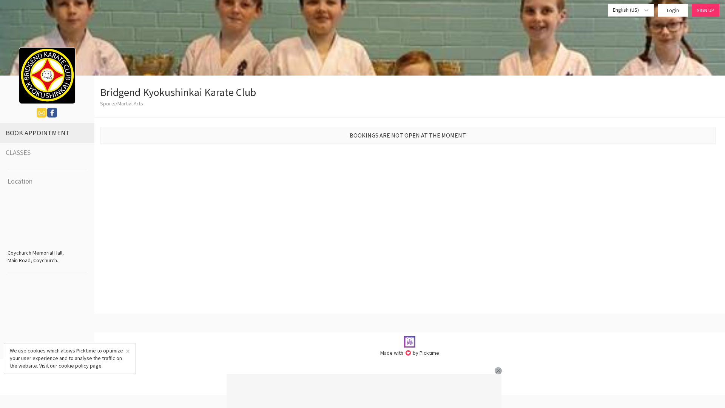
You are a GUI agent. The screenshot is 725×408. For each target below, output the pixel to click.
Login (673, 10)
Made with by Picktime (410, 352)
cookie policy (74, 365)
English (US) (626, 9)
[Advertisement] (364, 391)
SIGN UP (705, 10)
